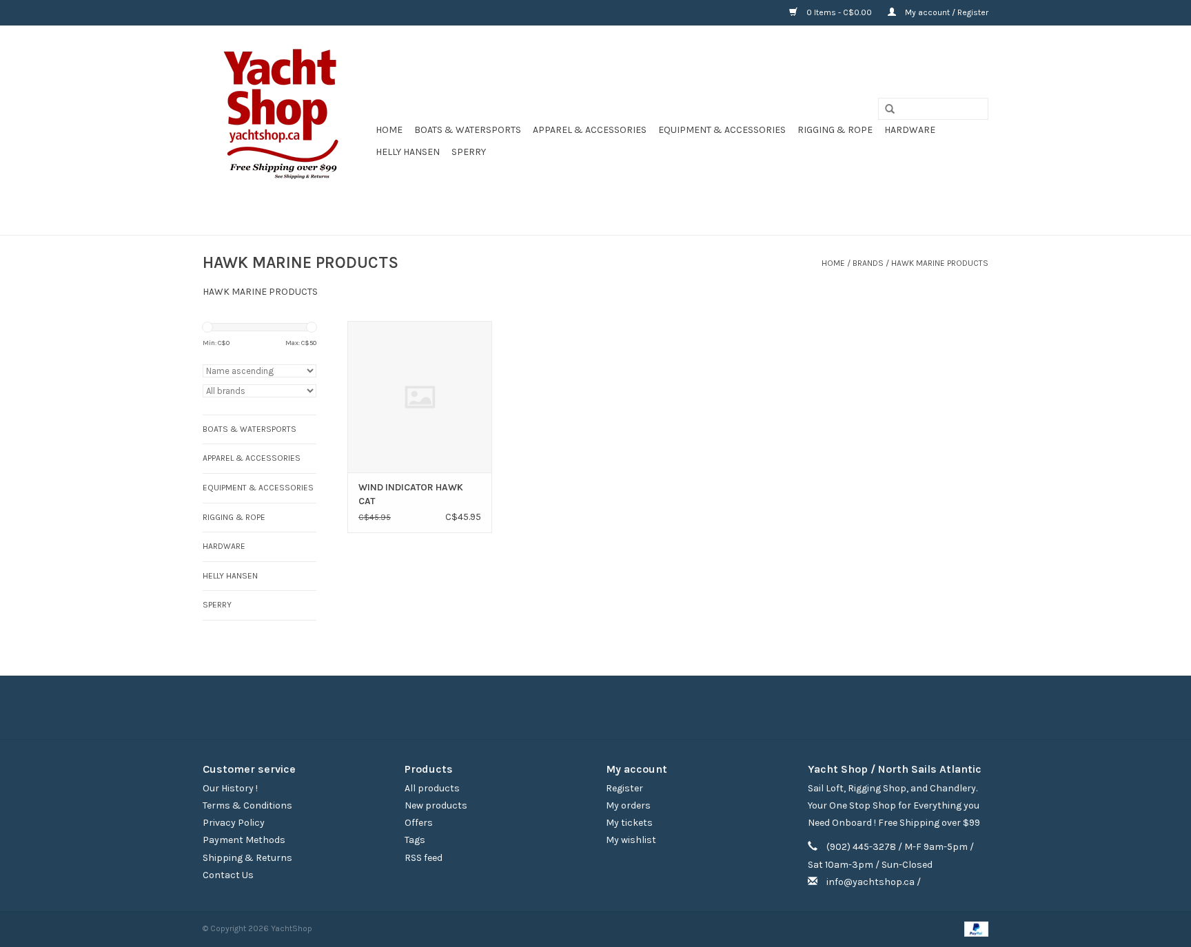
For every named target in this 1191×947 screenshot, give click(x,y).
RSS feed (423, 858)
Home (389, 130)
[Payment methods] (973, 928)
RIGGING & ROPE (835, 130)
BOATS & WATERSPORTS (467, 130)
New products (436, 805)
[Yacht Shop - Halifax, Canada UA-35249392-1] (287, 130)
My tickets (629, 823)
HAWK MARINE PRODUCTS (939, 263)
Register (624, 788)
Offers (419, 823)
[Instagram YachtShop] (620, 707)
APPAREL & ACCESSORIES (590, 130)
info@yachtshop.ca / (873, 882)
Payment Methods (244, 840)
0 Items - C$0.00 (839, 12)
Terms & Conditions (247, 805)
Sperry (468, 152)
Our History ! (230, 788)
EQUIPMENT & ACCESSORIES (722, 130)
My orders (628, 805)
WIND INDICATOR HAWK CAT (410, 494)
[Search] (885, 109)
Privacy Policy (234, 823)
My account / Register (945, 12)
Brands (868, 263)
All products (432, 788)
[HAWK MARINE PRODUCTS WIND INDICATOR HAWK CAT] (419, 396)
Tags (415, 840)
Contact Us (228, 875)
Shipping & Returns (247, 858)
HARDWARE (909, 130)
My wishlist (631, 840)
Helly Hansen (408, 152)
